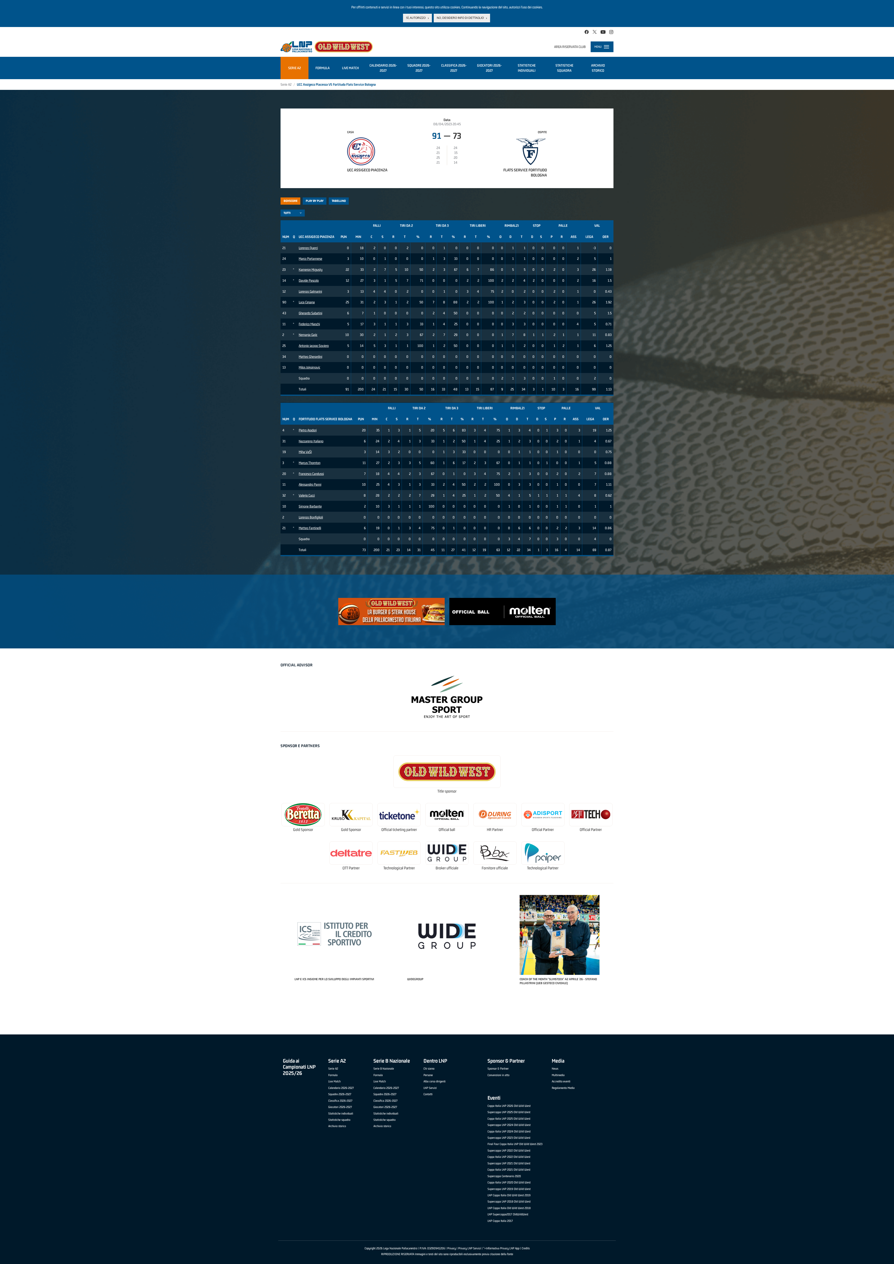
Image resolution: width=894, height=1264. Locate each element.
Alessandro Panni (310, 484)
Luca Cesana (307, 302)
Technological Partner (399, 868)
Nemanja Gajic (308, 335)
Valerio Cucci (307, 495)
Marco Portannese (310, 259)
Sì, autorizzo (416, 18)
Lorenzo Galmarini (310, 291)
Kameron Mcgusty (310, 269)
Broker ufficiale (447, 868)
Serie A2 (286, 84)
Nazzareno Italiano (311, 441)
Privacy (451, 1248)
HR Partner (495, 829)
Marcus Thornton (309, 463)
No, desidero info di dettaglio (460, 18)
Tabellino (339, 201)
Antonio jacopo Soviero (314, 346)
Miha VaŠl (305, 452)
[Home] (327, 46)
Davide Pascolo (309, 280)
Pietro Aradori (308, 430)
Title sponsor (447, 791)
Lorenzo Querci (308, 248)
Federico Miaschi (309, 324)
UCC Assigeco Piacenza (367, 170)
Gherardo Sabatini (310, 313)
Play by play (315, 201)
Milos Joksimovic (309, 367)
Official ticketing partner (399, 829)
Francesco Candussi (311, 474)
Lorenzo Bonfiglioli (311, 517)
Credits (526, 1248)
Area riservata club (570, 47)
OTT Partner (351, 868)
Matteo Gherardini (310, 357)
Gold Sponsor (303, 829)
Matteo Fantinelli (310, 528)
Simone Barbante (310, 506)
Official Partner (543, 829)
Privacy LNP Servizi (469, 1248)
